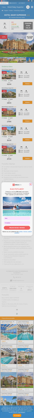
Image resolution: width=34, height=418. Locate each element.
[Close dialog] (30, 184)
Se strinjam (17, 415)
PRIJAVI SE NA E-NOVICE (17, 228)
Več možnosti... (21, 412)
